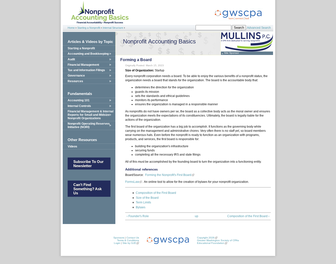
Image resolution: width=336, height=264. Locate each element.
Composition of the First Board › (248, 216)
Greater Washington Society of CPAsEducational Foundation (218, 241)
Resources (75, 81)
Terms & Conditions (128, 240)
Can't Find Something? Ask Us (87, 189)
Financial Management (83, 64)
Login (117, 243)
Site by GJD (129, 243)
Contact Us (132, 237)
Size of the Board (147, 197)
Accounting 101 (79, 100)
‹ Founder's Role (138, 216)
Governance (76, 75)
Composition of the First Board (156, 193)
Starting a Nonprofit (88, 27)
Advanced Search (259, 27)
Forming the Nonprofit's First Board (168, 175)
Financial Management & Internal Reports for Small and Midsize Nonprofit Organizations (90, 115)
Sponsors (118, 237)
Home (71, 27)
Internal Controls (79, 106)
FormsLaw (132, 182)
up (196, 216)
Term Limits (143, 202)
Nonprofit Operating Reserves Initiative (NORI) (89, 125)
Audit (71, 59)
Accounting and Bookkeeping (88, 53)
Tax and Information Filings (86, 70)
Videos (72, 146)
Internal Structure (113, 27)
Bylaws (140, 207)
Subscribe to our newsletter (88, 163)
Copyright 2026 (205, 237)
